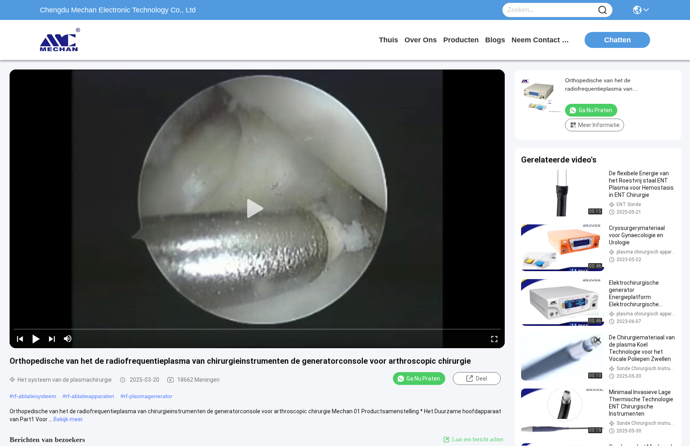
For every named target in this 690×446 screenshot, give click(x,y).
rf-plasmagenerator (148, 396)
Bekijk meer (68, 419)
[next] (52, 339)
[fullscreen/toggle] (494, 339)
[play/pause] (36, 339)
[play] (257, 209)
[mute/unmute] (68, 339)
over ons (420, 40)
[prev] (20, 339)
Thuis (388, 40)
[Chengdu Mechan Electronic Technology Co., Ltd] (84, 40)
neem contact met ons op (541, 40)
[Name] (602, 10)
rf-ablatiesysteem (34, 396)
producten (461, 40)
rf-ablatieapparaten (90, 396)
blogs (495, 40)
